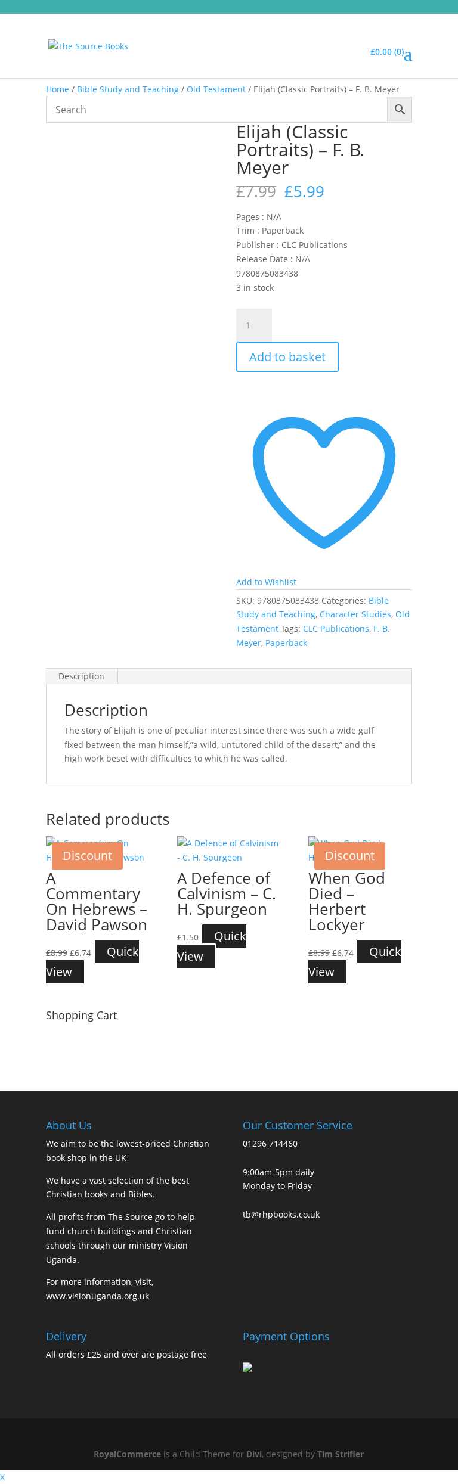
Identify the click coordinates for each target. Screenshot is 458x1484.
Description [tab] (81, 676)
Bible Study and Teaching (128, 89)
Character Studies (355, 614)
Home (57, 89)
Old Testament (216, 89)
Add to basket (287, 357)
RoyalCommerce (127, 1454)
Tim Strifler (340, 1454)
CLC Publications (336, 628)
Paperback (286, 642)
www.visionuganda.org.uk (97, 1296)
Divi (254, 1454)
